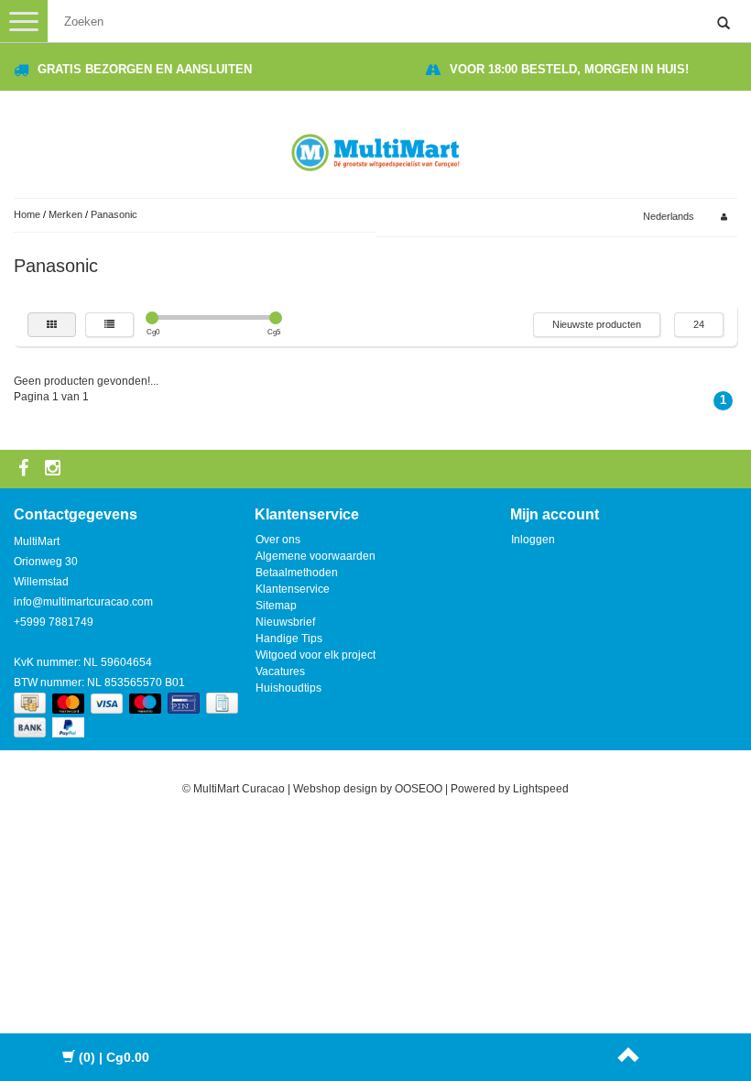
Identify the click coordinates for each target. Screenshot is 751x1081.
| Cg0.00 (114, 1057)
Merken (65, 214)
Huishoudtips (288, 688)
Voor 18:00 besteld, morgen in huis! (569, 69)
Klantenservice (293, 589)
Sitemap (276, 605)
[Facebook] (25, 469)
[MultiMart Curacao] (375, 149)
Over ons (278, 539)
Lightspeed (541, 788)
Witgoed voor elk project (316, 655)
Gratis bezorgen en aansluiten (145, 69)
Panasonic (114, 214)
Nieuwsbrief (285, 622)
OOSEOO (418, 788)
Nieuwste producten (596, 324)
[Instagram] (55, 469)
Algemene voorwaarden (316, 556)
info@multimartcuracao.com (83, 601)
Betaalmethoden (297, 572)
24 (698, 324)
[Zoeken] (723, 24)
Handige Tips (289, 638)
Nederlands (668, 216)
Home (27, 214)
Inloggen (533, 539)
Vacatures (280, 671)
